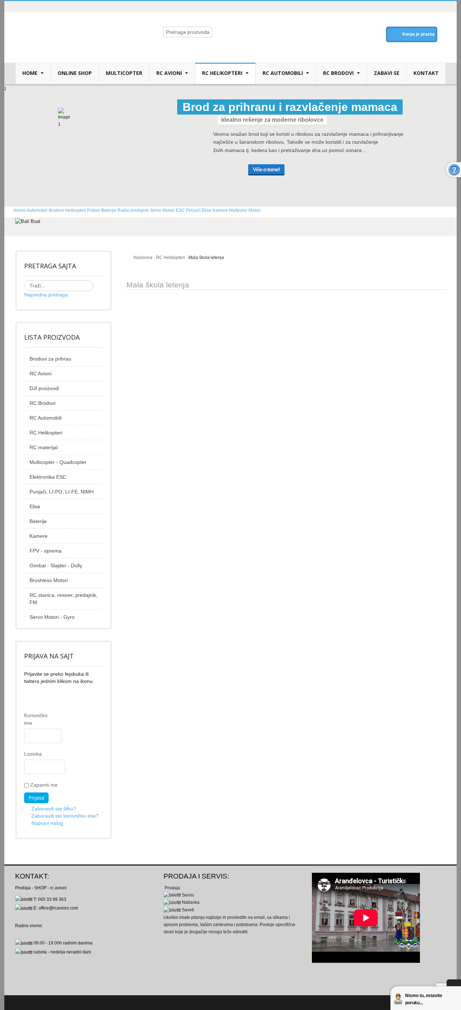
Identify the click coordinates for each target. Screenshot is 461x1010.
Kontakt (426, 73)
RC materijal (44, 447)
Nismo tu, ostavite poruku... (423, 999)
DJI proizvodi (44, 388)
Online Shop (75, 73)
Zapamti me (43, 785)
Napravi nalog (47, 823)
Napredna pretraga (46, 295)
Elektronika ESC (48, 477)
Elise (35, 506)
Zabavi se (386, 73)
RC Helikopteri (223, 73)
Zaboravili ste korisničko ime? (65, 816)
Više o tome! (266, 169)
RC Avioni (169, 73)
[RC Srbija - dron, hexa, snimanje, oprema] (74, 26)
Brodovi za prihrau (50, 359)
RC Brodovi (339, 73)
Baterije (38, 521)
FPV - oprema (46, 551)
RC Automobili (283, 73)
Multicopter (124, 73)
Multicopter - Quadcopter (58, 462)
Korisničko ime (27, 719)
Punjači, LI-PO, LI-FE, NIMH (62, 492)
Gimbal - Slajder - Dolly (56, 565)
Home (30, 73)
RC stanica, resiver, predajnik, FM (64, 598)
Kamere (39, 536)
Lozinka (27, 754)
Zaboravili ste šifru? (53, 809)
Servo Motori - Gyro (52, 617)
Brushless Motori (49, 580)
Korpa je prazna (418, 34)
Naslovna (143, 257)
